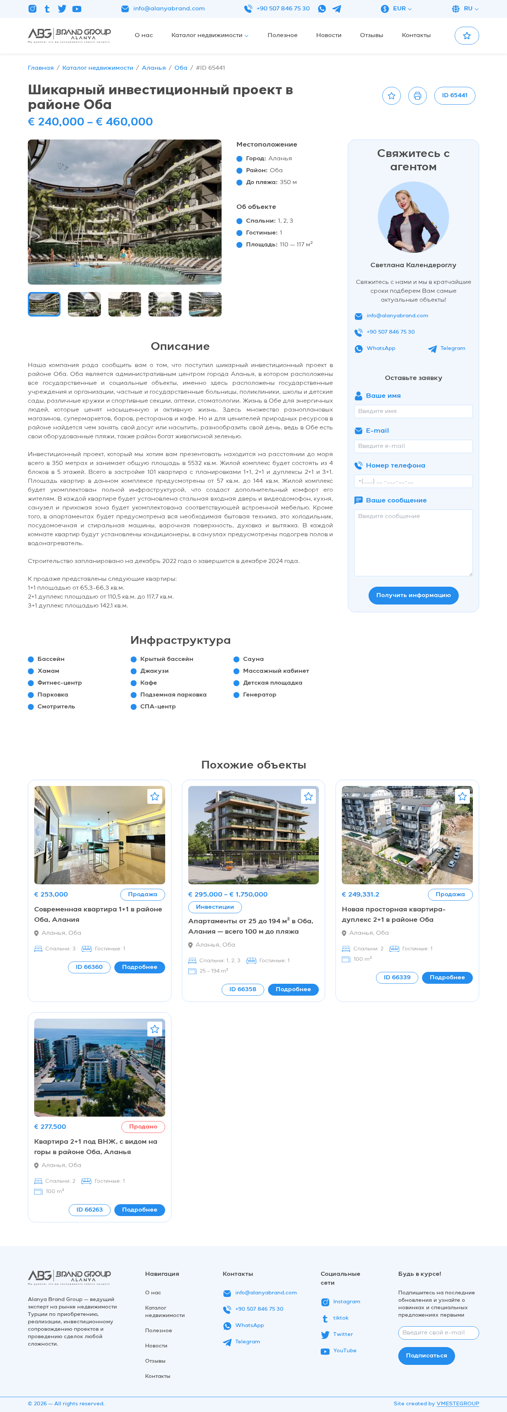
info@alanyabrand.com (169, 9)
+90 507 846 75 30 (283, 9)
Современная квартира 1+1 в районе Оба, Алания (98, 914)
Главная (41, 68)
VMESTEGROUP (457, 1403)
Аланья (154, 68)
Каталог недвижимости (97, 68)
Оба (180, 68)
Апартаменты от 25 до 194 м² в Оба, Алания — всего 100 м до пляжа (250, 926)
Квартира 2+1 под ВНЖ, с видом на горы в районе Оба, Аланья (95, 1147)
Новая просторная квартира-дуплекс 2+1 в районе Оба (394, 914)
